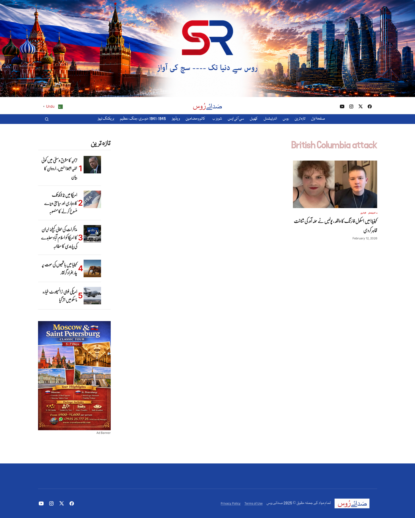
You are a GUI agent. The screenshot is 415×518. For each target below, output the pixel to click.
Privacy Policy (231, 503)
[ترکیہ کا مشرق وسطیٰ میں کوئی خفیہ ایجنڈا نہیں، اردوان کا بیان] (92, 164)
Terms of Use (253, 503)
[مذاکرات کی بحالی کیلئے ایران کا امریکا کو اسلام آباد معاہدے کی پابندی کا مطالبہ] (92, 234)
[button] (47, 119)
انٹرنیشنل (372, 213)
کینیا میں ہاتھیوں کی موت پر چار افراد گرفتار (59, 268)
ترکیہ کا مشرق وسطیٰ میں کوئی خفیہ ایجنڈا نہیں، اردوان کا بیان (59, 168)
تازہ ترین (363, 213)
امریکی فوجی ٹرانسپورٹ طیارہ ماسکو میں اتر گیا (60, 295)
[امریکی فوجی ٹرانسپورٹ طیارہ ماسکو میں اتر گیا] (92, 295)
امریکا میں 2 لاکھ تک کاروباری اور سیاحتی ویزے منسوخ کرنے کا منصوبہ (60, 203)
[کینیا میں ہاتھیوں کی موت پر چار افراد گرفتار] (92, 268)
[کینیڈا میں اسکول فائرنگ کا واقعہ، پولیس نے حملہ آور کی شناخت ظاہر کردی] (335, 184)
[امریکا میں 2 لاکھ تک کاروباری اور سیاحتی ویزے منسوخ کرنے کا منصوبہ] (92, 199)
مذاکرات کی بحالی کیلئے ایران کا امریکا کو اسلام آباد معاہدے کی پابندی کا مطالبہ (59, 237)
